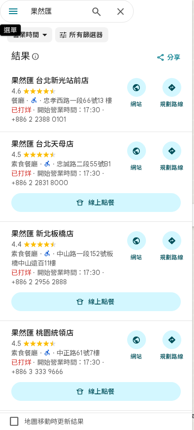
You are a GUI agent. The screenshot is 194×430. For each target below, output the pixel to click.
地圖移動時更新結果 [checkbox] (46, 421)
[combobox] (57, 11)
